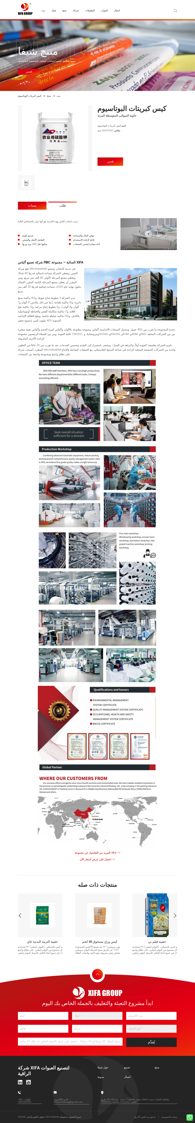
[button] (175, 916)
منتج (64, 10)
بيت (43, 10)
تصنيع (127, 1067)
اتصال (117, 10)
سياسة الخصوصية (169, 1117)
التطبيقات (90, 10)
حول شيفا (103, 1067)
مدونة (101, 1077)
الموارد (104, 10)
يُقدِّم (151, 1042)
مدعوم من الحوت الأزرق (145, 1117)
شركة (76, 10)
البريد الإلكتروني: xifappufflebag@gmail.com (68, 1101)
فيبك (53, 10)
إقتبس (29, 72)
